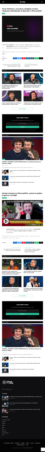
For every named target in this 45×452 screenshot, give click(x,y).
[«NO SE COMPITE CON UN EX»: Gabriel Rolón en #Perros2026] (5, 184)
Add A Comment (22, 108)
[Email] (3, 60)
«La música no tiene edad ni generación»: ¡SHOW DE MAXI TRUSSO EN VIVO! (25, 176)
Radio (3, 429)
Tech (3, 434)
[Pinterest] (3, 57)
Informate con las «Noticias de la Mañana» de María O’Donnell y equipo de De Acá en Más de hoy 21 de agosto (11, 273)
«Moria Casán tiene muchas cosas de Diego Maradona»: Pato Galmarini (32, 86)
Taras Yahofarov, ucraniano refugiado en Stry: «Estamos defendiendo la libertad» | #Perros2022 (32, 250)
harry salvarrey (23, 51)
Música (3, 425)
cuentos (16, 236)
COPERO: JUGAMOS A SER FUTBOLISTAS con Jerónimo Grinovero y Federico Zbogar (21, 162)
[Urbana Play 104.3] (22, 2)
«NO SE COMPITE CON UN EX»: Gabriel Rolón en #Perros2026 (22, 182)
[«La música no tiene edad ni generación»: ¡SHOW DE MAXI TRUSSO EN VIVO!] (5, 178)
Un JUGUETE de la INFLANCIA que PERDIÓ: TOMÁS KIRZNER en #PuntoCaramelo (10, 87)
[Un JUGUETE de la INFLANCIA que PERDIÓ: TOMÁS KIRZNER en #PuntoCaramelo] (11, 78)
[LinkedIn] (3, 54)
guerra (18, 51)
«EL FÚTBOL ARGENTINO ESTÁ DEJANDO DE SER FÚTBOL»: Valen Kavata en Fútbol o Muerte (33, 290)
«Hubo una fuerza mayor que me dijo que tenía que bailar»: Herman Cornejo (11, 103)
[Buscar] (41, 2)
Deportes (4, 421)
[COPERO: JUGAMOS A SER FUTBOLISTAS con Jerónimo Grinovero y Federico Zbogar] (22, 148)
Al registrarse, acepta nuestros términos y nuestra (22, 129)
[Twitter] (3, 51)
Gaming (3, 423)
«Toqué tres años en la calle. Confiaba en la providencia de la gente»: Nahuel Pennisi (25, 171)
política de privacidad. (32, 129)
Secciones (4, 197)
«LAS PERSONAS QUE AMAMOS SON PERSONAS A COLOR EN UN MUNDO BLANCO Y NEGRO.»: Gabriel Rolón (10, 290)
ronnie (35, 51)
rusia (39, 51)
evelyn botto (12, 51)
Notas (3, 13)
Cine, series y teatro (6, 419)
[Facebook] (3, 48)
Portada (3, 5)
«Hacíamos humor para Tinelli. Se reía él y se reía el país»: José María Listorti (33, 103)
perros (38, 236)
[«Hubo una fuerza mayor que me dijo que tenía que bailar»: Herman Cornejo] (11, 95)
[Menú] (3, 2)
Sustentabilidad (5, 432)
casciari (11, 236)
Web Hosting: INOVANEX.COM (27, 447)
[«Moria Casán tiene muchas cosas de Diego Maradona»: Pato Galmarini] (33, 78)
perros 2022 (30, 51)
